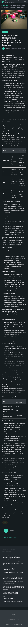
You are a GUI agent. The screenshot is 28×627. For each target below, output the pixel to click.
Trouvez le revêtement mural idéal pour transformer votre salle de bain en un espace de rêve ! (13, 563)
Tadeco (14, 615)
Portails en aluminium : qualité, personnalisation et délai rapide (10, 592)
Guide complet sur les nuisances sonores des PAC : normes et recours (13, 597)
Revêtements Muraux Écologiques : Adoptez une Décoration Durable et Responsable (13, 577)
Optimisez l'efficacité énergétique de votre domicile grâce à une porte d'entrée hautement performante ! (13, 557)
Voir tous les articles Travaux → (10, 537)
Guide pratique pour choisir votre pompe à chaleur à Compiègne (13, 602)
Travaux (7, 5)
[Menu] (25, 1)
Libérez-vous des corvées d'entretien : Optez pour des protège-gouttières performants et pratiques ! (13, 587)
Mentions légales (11, 619)
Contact (18, 619)
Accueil (3, 5)
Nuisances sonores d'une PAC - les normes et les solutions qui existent (13, 582)
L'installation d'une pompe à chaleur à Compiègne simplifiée (12, 568)
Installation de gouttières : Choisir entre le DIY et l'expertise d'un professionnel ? (13, 573)
